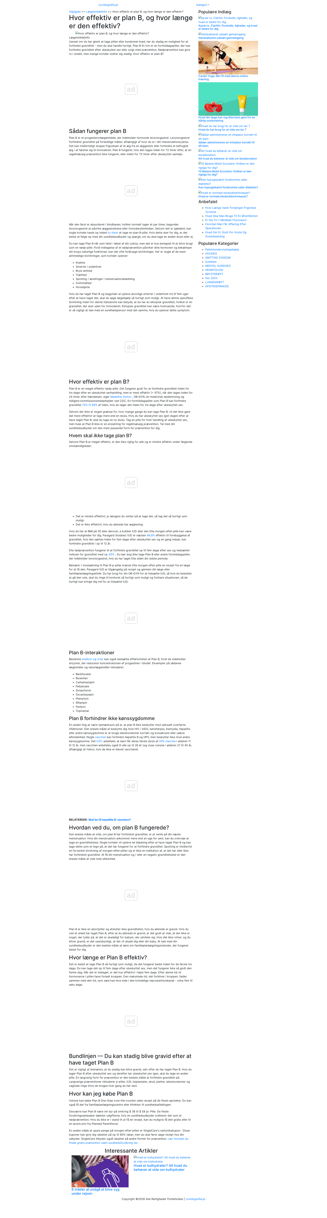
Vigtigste (75, 11)
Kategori (201, 4)
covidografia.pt (108, 4)
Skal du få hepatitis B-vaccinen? (109, 819)
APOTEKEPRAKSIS (217, 286)
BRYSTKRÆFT (214, 274)
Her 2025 (211, 278)
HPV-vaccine (167, 741)
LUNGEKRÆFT (214, 282)
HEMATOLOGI (214, 270)
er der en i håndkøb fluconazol (225, 220)
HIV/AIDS (211, 253)
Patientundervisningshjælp (222, 249)
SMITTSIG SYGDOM (218, 257)
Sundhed (210, 261)
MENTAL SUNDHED (218, 265)
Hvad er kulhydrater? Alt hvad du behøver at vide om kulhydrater (160, 1168)
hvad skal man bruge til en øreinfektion (231, 216)
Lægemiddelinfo (96, 11)
